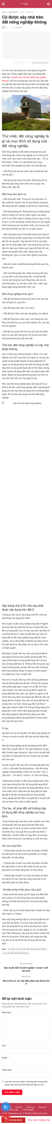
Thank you (30, 1107)
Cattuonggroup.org (14, 1113)
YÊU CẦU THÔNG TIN (39, 1120)
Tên (4, 1045)
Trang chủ (42, 1107)
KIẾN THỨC (13, 12)
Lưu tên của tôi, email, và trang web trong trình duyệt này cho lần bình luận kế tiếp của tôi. (26, 1083)
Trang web (6, 1069)
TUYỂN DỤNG (28, 1109)
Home (4, 12)
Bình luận (7, 1012)
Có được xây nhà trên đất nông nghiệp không (27, 949)
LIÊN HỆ (18, 1107)
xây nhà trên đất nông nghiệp (15, 953)
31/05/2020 (17, 27)
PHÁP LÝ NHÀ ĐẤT (27, 12)
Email (5, 1057)
